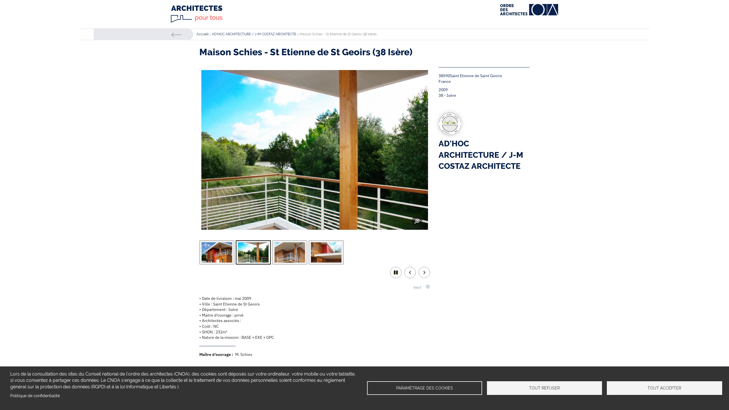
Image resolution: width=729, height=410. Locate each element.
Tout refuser (544, 388)
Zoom (416, 221)
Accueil (202, 34)
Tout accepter (664, 388)
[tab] (216, 252)
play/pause (396, 272)
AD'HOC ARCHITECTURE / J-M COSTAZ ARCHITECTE (254, 34)
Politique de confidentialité (35, 395)
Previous (410, 272)
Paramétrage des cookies (424, 388)
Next (424, 272)
